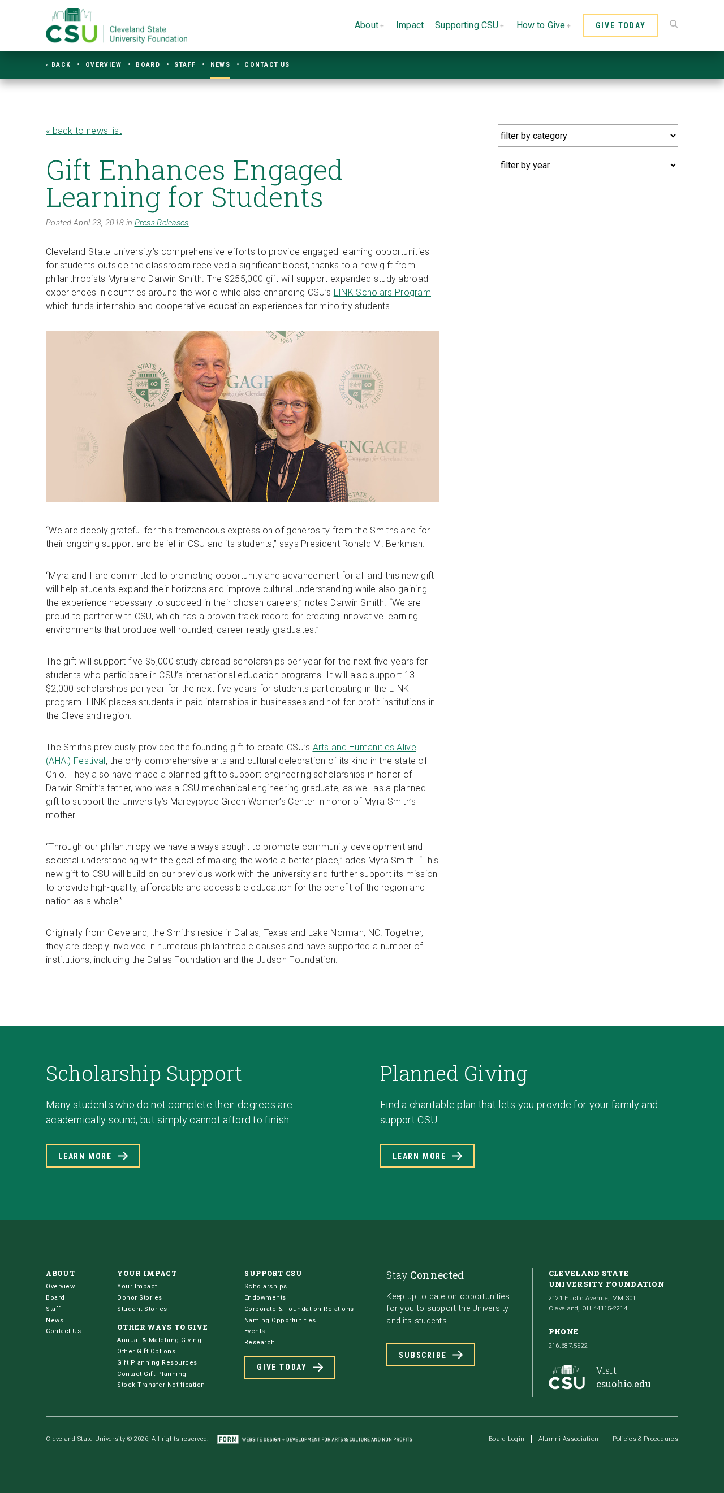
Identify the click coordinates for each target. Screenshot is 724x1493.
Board (148, 65)
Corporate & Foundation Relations (299, 1309)
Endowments (265, 1297)
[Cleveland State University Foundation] (116, 40)
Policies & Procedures (645, 1439)
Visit (623, 1377)
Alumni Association (568, 1439)
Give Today (621, 25)
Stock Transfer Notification (161, 1384)
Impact (410, 25)
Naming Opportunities (280, 1320)
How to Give (541, 25)
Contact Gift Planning (152, 1374)
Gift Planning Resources (157, 1362)
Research (259, 1342)
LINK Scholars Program (382, 292)
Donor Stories (139, 1297)
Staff (185, 65)
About (366, 25)
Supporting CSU (466, 25)
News (220, 65)
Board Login (506, 1439)
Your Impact (137, 1286)
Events (254, 1331)
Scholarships (265, 1286)
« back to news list (84, 130)
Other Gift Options (146, 1351)
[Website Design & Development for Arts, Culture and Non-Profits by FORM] (314, 1439)
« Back (58, 65)
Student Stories (142, 1309)
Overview (103, 65)
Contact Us (267, 65)
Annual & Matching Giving (159, 1340)
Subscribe (422, 1355)
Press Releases (162, 223)
